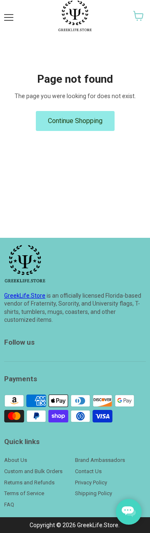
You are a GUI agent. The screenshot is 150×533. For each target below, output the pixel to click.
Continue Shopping (75, 121)
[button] (138, 16)
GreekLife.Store (24, 295)
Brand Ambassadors (100, 460)
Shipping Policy (93, 493)
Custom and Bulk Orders (33, 471)
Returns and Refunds (29, 482)
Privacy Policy (91, 482)
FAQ (9, 504)
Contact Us (88, 471)
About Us (15, 460)
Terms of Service (24, 493)
